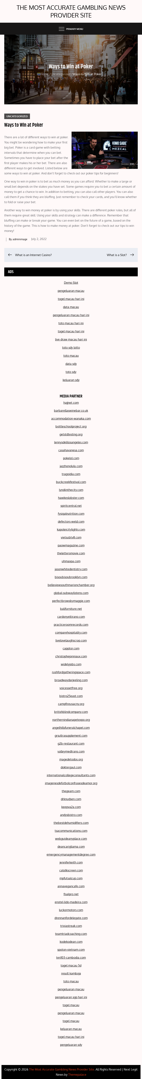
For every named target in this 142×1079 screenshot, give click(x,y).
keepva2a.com (71, 807)
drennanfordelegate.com (71, 918)
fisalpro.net (71, 894)
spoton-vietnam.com (71, 949)
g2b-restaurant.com (71, 743)
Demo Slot (71, 282)
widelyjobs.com (71, 664)
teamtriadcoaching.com (71, 934)
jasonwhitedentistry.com (71, 569)
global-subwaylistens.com (71, 593)
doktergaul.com (71, 767)
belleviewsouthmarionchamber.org (71, 585)
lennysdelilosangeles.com (71, 442)
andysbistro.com (71, 815)
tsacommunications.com (71, 831)
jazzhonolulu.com (71, 466)
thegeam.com (71, 791)
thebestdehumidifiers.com (71, 823)
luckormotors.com (71, 910)
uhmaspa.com (71, 561)
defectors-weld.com (71, 521)
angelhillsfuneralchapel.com (71, 727)
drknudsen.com (71, 799)
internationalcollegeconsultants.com (71, 775)
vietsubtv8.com (71, 537)
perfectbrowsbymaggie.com (71, 601)
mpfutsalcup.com (71, 878)
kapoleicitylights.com (71, 529)
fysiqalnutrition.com (71, 513)
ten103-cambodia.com (71, 957)
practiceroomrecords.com (71, 624)
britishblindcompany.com (71, 712)
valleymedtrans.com (71, 751)
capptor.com (71, 648)
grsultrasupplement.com (71, 735)
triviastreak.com (71, 926)
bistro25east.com (71, 696)
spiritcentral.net (71, 506)
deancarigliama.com (71, 846)
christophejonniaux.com (71, 656)
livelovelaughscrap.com (71, 640)
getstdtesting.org (71, 434)
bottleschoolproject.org (71, 426)
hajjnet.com (71, 402)
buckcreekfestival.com (71, 482)
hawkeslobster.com (71, 498)
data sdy (71, 364)
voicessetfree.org (71, 688)
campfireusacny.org (71, 704)
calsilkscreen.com (71, 870)
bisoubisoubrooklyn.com (71, 577)
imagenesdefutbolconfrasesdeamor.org (71, 783)
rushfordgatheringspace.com (71, 672)
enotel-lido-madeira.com (71, 902)
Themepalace (77, 1074)
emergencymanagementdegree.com (71, 854)
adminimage (20, 239)
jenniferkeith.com (71, 862)
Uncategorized (17, 116)
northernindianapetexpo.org (71, 720)
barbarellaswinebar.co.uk (71, 410)
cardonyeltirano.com (71, 616)
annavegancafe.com (71, 886)
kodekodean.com (71, 942)
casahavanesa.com (71, 450)
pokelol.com (71, 458)
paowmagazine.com (71, 545)
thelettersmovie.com (71, 553)
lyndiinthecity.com (71, 490)
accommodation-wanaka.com (71, 418)
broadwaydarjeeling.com (71, 680)
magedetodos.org (71, 759)
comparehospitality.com (71, 632)
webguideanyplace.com (71, 838)
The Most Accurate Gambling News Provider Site (71, 11)
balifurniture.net (71, 609)
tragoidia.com (71, 474)
